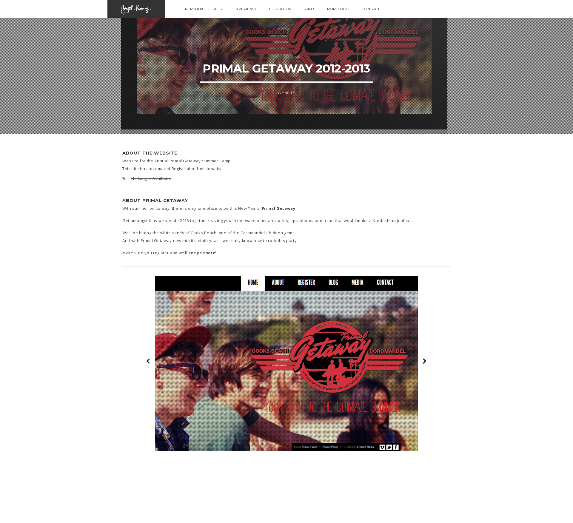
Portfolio (338, 9)
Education (280, 9)
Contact (370, 9)
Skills (309, 9)
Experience (245, 9)
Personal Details (203, 9)
